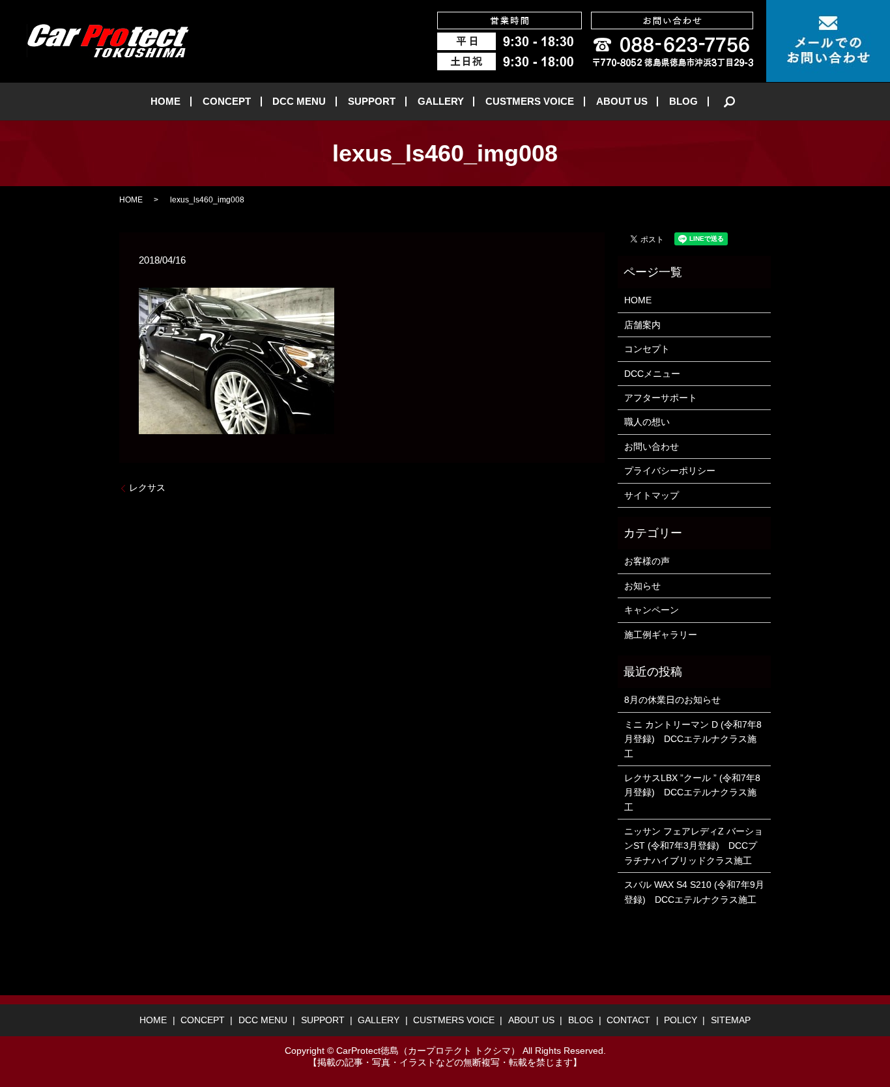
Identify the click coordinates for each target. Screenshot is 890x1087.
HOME (165, 101)
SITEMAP (731, 1020)
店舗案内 (642, 325)
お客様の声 (647, 561)
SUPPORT (371, 101)
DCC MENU (299, 101)
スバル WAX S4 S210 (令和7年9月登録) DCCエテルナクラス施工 (694, 891)
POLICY (680, 1020)
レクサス (147, 487)
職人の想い (647, 422)
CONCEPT (227, 101)
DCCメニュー (652, 373)
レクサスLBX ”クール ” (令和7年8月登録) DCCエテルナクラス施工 (692, 792)
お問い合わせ (651, 446)
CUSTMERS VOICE (529, 101)
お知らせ (642, 586)
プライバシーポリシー (669, 470)
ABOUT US (622, 101)
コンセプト (647, 349)
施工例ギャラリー (660, 634)
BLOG (683, 101)
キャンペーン (651, 610)
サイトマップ (651, 495)
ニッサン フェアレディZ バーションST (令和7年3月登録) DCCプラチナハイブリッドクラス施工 (693, 846)
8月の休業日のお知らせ (672, 700)
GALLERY (441, 101)
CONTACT (628, 1020)
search (729, 101)
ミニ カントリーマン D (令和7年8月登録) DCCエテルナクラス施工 (693, 739)
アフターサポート (660, 397)
